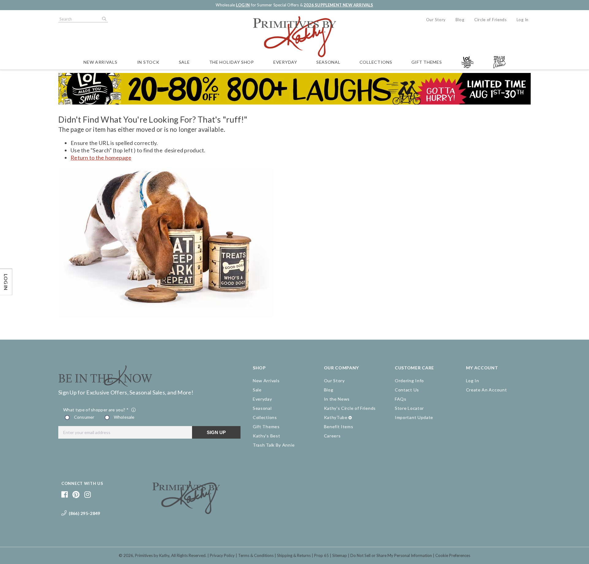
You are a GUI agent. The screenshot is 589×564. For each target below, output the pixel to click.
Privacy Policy (222, 555)
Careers (332, 435)
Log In (523, 19)
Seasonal (328, 62)
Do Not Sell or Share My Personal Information (391, 555)
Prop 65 (321, 555)
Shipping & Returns (294, 555)
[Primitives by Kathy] (186, 512)
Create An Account (486, 389)
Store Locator (409, 408)
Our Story (436, 19)
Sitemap (339, 555)
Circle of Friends (490, 19)
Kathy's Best (266, 435)
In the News (337, 399)
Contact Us (407, 389)
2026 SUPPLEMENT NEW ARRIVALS (338, 4)
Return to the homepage (101, 157)
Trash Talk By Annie (273, 445)
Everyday (285, 62)
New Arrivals (100, 62)
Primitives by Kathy (152, 555)
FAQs (400, 399)
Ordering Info (409, 380)
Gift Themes (426, 62)
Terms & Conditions (256, 555)
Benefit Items (338, 426)
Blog (460, 19)
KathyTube (336, 417)
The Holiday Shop (231, 62)
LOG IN (243, 4)
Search (103, 19)
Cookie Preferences (452, 555)
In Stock (148, 62)
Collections (376, 62)
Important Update (414, 417)
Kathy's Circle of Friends (350, 408)
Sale (184, 62)
